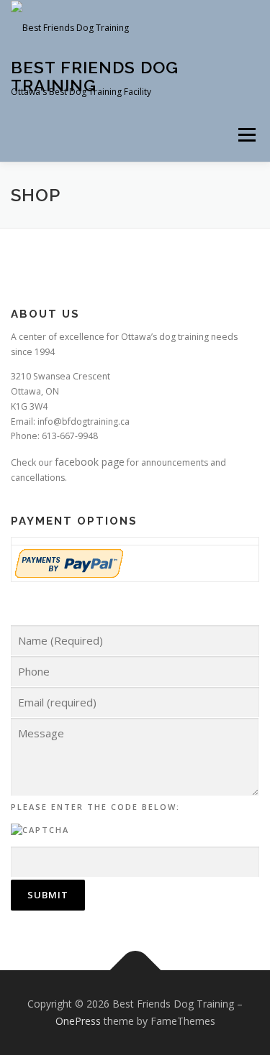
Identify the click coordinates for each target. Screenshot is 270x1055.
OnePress (78, 1021)
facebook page (90, 462)
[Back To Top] (135, 970)
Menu (246, 135)
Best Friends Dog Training (95, 76)
